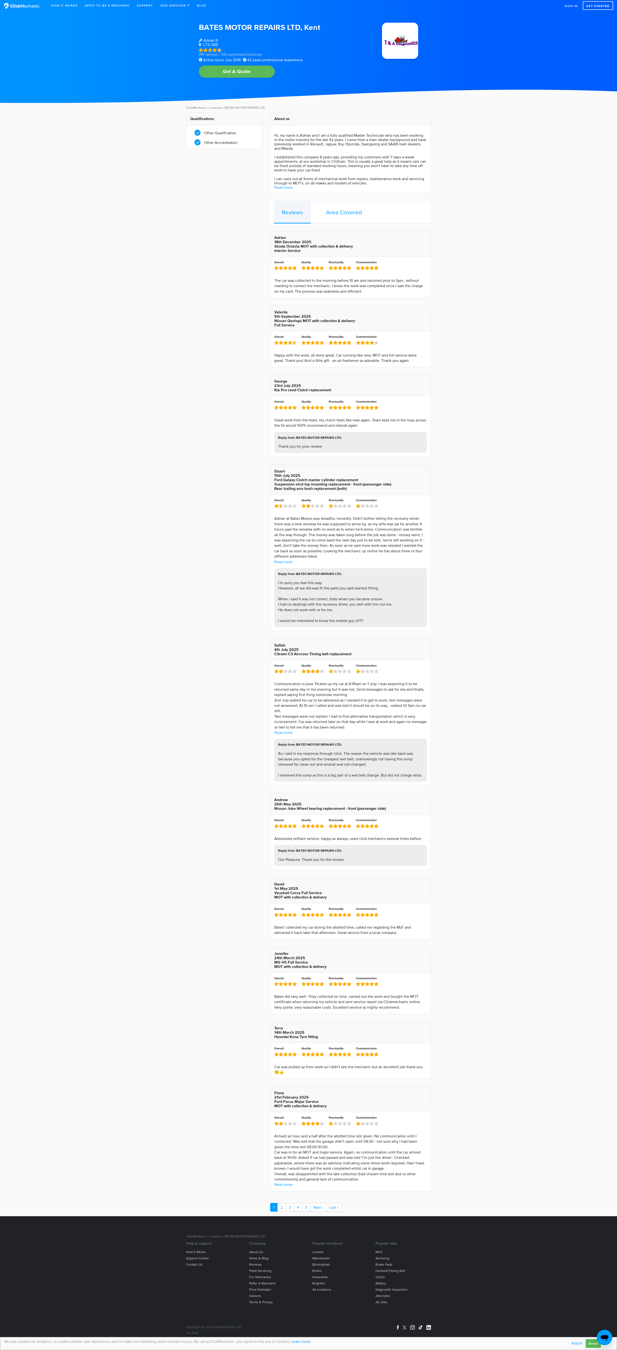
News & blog (258, 1258)
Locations (215, 107)
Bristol (317, 1271)
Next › (318, 1207)
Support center (197, 1258)
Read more (283, 187)
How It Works (64, 5)
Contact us (194, 1264)
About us (256, 1252)
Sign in (571, 5)
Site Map (192, 1333)
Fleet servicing (260, 1271)
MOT (379, 1252)
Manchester (321, 1258)
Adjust (576, 1343)
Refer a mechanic (262, 1283)
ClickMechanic (196, 107)
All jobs (381, 1302)
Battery (381, 1283)
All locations (321, 1289)
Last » (334, 1207)
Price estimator (260, 1289)
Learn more (300, 1341)
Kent (312, 27)
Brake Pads (384, 1264)
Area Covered (344, 212)
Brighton (318, 1283)
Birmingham (321, 1264)
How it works (196, 1252)
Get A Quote (236, 71)
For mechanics (260, 1277)
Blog (201, 5)
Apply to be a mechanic (107, 5)
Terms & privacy (261, 1302)
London (318, 1252)
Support (145, 5)
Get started (598, 5)
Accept (593, 1343)
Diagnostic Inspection (392, 1289)
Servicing (382, 1258)
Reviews (292, 212)
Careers (255, 1296)
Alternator (383, 1296)
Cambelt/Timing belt (390, 1271)
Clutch (380, 1277)
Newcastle (320, 1277)
